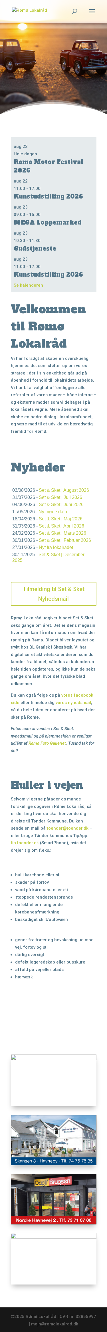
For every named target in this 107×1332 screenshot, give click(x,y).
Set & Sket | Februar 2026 (65, 540)
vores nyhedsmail (73, 702)
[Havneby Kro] (53, 1163)
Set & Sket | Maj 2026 (60, 518)
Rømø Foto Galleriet (47, 743)
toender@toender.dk (67, 828)
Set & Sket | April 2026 (61, 526)
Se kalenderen (28, 285)
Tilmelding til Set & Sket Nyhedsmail (53, 594)
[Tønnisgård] (53, 1058)
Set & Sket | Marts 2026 (62, 533)
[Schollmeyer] (53, 1237)
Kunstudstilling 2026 (48, 197)
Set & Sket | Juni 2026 (61, 504)
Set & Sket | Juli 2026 (60, 497)
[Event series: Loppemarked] (44, 214)
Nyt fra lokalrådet (56, 547)
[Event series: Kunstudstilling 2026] (44, 188)
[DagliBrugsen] (53, 1223)
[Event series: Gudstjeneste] (44, 240)
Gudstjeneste (35, 249)
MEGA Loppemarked (48, 223)
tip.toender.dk (25, 842)
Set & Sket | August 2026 (64, 490)
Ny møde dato (53, 511)
